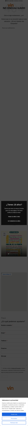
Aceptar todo (14, 414)
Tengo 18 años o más (14, 216)
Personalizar (14, 418)
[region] (14, 412)
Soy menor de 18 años (14, 221)
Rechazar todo (14, 422)
